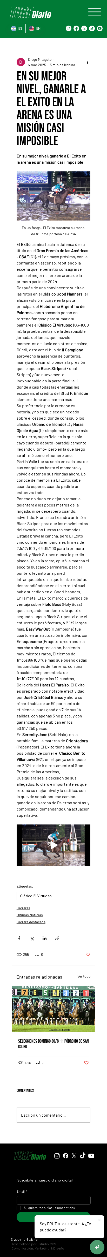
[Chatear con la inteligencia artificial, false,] (97, 1247)
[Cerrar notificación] (99, 1220)
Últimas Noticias (30, 915)
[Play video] (54, 845)
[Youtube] (100, 28)
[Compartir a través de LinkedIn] (44, 938)
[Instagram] (68, 28)
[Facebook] (76, 28)
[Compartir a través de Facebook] (19, 938)
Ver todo (84, 976)
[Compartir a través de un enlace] (57, 938)
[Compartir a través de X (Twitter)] (31, 938)
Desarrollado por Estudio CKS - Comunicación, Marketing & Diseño (37, 1246)
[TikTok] (92, 28)
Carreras (23, 908)
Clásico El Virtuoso (36, 895)
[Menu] (94, 12)
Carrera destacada (31, 922)
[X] (84, 28)
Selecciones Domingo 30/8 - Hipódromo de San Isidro (53, 1044)
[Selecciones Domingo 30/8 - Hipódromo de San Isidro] (53, 1009)
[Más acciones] (87, 62)
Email (22, 1191)
